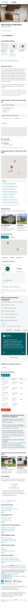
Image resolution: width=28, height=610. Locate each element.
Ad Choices (8, 588)
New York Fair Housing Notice (6, 575)
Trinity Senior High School (14, 447)
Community (9, 330)
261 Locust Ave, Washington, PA (9, 186)
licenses (9, 570)
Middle (12, 257)
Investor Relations (8, 587)
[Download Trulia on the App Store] (9, 581)
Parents (25, 330)
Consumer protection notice (20, 576)
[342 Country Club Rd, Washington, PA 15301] (8, 461)
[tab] (5, 237)
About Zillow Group (10, 586)
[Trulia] (2, 581)
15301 (19, 90)
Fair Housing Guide (18, 586)
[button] (27, 2)
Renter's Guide (21, 480)
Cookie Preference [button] (14, 588)
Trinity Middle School (19, 446)
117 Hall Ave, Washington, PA (9, 183)
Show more (5, 409)
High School (19, 257)
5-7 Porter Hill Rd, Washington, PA (10, 202)
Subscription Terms (20, 587)
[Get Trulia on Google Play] (18, 581)
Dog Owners (17, 330)
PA (5, 500)
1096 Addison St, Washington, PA (10, 191)
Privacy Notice (3, 588)
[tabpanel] (14, 394)
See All (4, 324)
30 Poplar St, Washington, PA (9, 189)
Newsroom (3, 587)
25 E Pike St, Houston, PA (8, 197)
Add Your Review (14, 357)
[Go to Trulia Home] (14, 2)
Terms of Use (14, 587)
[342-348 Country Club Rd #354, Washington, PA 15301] (8, 219)
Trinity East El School (16, 444)
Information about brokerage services (9, 576)
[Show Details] (25, 183)
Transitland (17, 565)
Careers (23, 586)
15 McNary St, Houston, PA (8, 194)
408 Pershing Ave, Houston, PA (9, 199)
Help (25, 587)
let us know (11, 596)
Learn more (11, 326)
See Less (5, 123)
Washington (5, 420)
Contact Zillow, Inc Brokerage (7, 578)
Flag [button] (23, 352)
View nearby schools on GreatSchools (12, 286)
